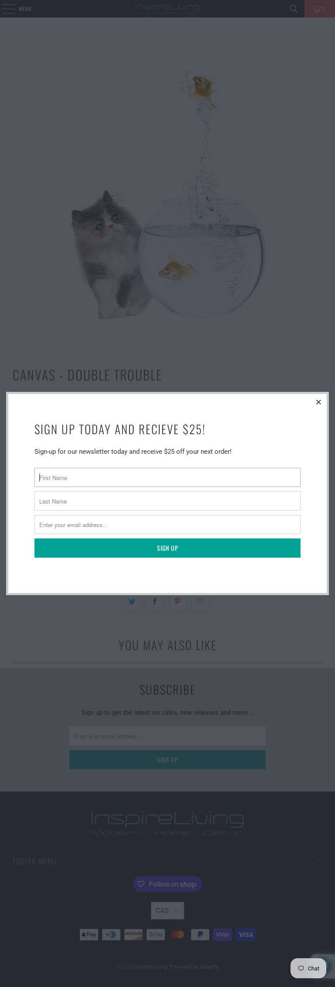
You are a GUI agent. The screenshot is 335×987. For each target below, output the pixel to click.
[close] (319, 402)
